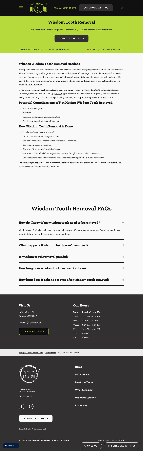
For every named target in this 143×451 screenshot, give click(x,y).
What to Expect (84, 390)
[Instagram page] (31, 406)
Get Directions (33, 331)
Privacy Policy (25, 440)
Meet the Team (84, 382)
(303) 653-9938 (62, 49)
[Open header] (21, 7)
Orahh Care (64, 440)
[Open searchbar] (122, 7)
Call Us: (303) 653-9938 (65, 7)
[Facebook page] (21, 406)
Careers (54, 440)
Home (78, 367)
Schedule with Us (96, 8)
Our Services (82, 374)
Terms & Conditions (41, 440)
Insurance (81, 405)
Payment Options (85, 397)
